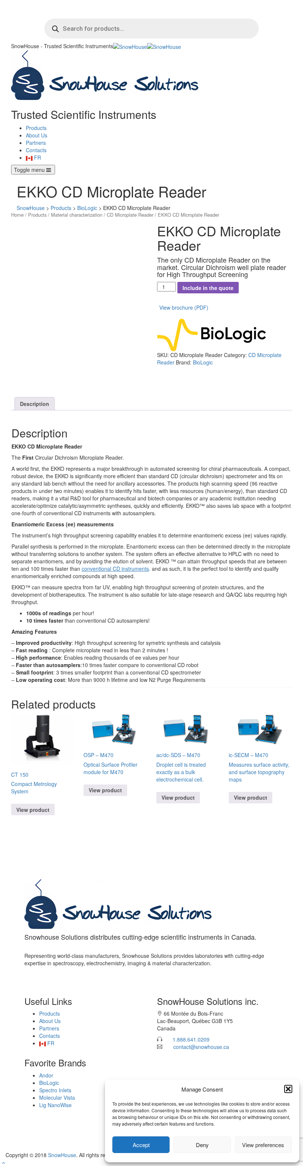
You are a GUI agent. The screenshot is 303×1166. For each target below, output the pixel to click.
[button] (288, 1089)
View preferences (263, 1145)
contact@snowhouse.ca (201, 1046)
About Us (36, 135)
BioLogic (203, 362)
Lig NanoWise (55, 1105)
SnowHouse (62, 1155)
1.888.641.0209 (191, 1039)
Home (17, 214)
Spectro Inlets (55, 1090)
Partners (36, 142)
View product (33, 809)
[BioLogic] (212, 333)
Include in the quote (208, 288)
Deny (202, 1145)
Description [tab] (34, 403)
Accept (141, 1145)
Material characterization (76, 214)
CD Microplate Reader (130, 214)
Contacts (36, 150)
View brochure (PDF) (183, 307)
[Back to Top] (3, 1162)
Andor (46, 1075)
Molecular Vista (57, 1097)
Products (36, 127)
